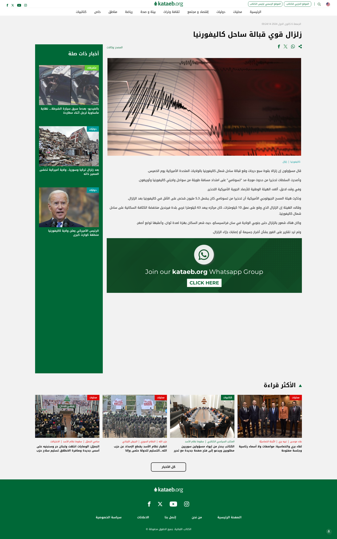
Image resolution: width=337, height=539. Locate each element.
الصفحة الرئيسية (229, 517)
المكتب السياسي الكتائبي (220, 441)
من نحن (197, 517)
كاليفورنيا (295, 162)
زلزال (285, 162)
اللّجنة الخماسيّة (267, 441)
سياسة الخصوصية (108, 517)
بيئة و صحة (148, 12)
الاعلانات (143, 517)
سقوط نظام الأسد (194, 441)
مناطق (112, 12)
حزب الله (163, 441)
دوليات (220, 12)
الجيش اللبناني (129, 441)
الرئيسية (255, 12)
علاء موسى (296, 441)
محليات (237, 12)
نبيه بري (282, 441)
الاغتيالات (55, 441)
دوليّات (93, 129)
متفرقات (92, 68)
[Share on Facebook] (279, 47)
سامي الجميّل (92, 441)
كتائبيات (81, 12)
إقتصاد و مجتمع (198, 12)
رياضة (129, 12)
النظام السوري (148, 441)
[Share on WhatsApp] (293, 47)
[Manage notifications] (329, 531)
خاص (97, 12)
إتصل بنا (170, 517)
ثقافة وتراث (171, 12)
